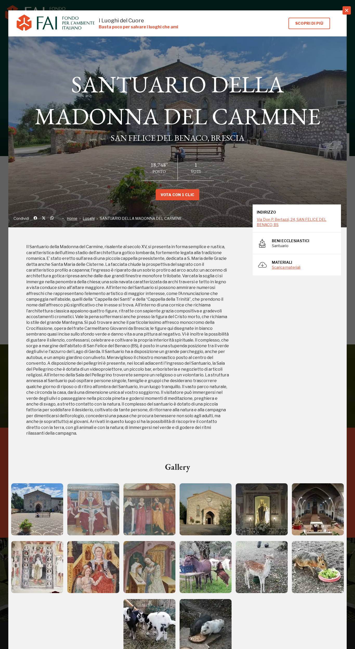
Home (72, 218)
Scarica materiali (286, 267)
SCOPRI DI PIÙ (309, 23)
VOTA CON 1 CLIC (177, 194)
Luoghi (89, 218)
